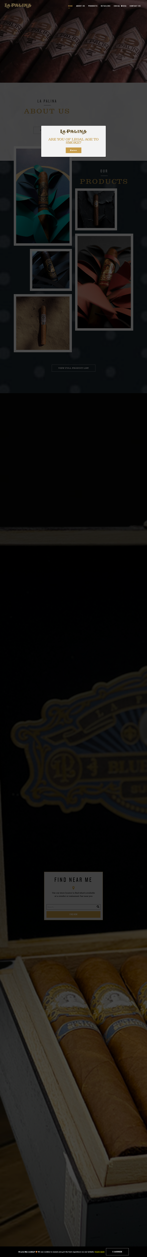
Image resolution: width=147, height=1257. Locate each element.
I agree (117, 1252)
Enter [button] (73, 150)
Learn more (99, 1252)
